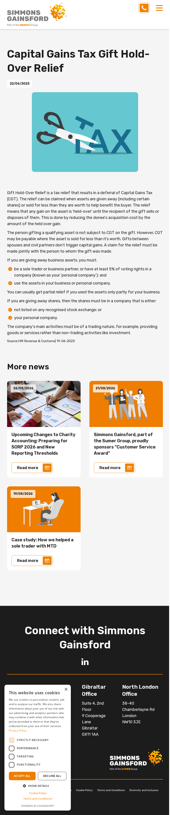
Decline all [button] (52, 776)
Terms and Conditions (111, 790)
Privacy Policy (17, 730)
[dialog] (37, 748)
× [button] (66, 689)
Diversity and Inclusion (143, 790)
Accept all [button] (22, 776)
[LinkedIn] (85, 661)
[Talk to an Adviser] (144, 8)
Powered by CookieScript (37, 805)
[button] (37, 786)
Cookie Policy (84, 790)
